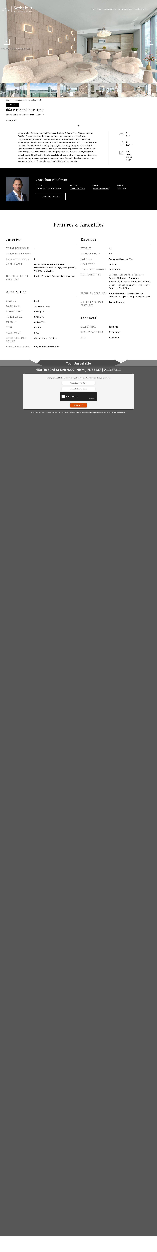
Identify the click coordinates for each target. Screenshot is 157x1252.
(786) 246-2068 (77, 188)
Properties (96, 9)
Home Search (110, 9)
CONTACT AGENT (51, 197)
